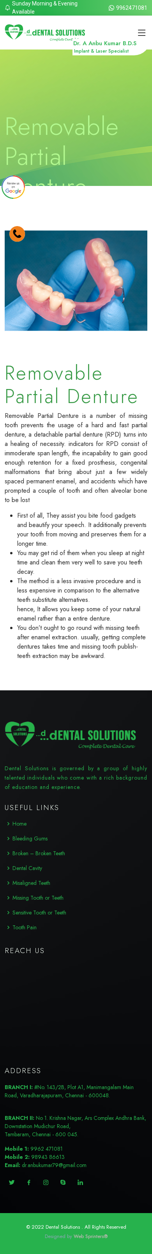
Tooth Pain (24, 927)
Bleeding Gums (30, 838)
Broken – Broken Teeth (38, 853)
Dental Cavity (27, 868)
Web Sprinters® (91, 1236)
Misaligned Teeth (31, 883)
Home (19, 823)
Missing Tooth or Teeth (38, 897)
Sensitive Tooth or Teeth (39, 912)
